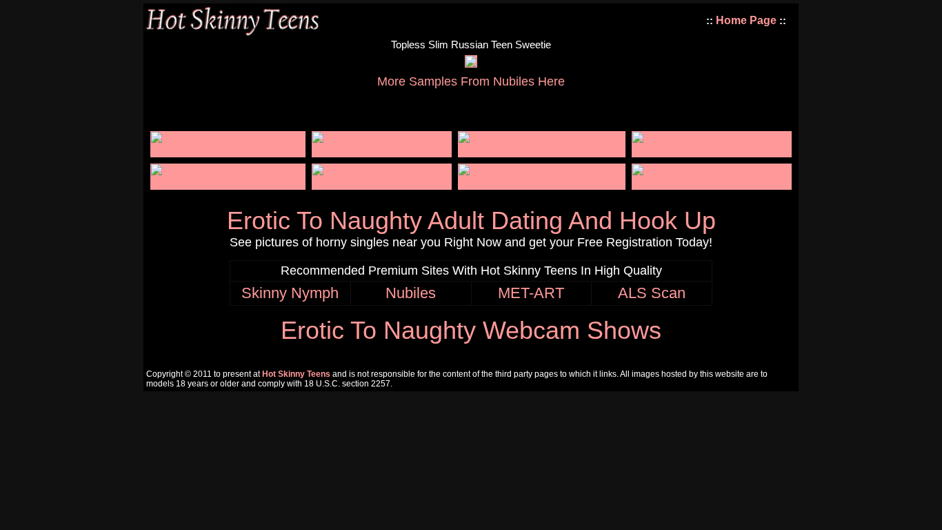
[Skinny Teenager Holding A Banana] (228, 150)
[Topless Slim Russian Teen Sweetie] (471, 63)
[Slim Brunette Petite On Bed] (381, 182)
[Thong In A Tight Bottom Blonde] (228, 182)
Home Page (746, 20)
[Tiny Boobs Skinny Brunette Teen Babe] (542, 150)
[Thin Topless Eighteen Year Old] (381, 150)
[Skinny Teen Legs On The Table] (542, 182)
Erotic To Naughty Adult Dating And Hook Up (471, 220)
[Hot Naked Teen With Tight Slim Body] (711, 150)
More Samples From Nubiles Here (471, 81)
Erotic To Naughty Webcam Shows (471, 330)
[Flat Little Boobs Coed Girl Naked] (711, 182)
